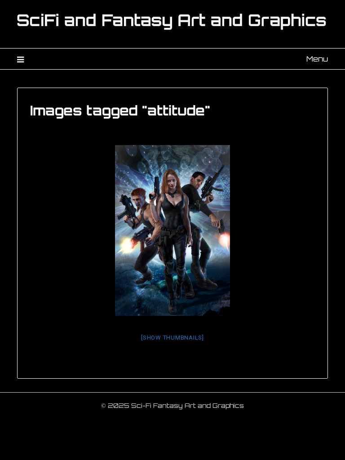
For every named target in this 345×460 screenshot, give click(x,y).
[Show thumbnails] (172, 337)
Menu (316, 58)
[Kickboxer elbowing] (172, 230)
